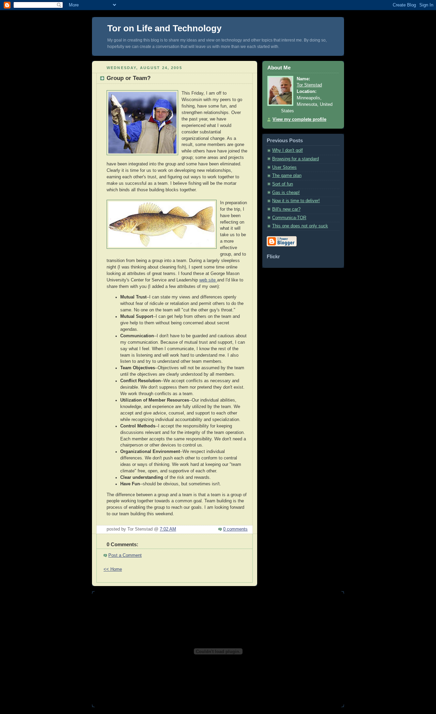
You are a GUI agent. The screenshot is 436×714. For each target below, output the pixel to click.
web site (208, 280)
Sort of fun (282, 184)
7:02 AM (168, 529)
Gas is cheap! (286, 192)
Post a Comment (125, 555)
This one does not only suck (300, 226)
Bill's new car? (286, 209)
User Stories (284, 167)
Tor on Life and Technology (164, 28)
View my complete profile (299, 119)
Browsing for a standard (295, 159)
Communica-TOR (289, 217)
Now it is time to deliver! (296, 200)
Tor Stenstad (309, 85)
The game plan (286, 175)
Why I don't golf (287, 150)
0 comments (235, 529)
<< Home (113, 569)
